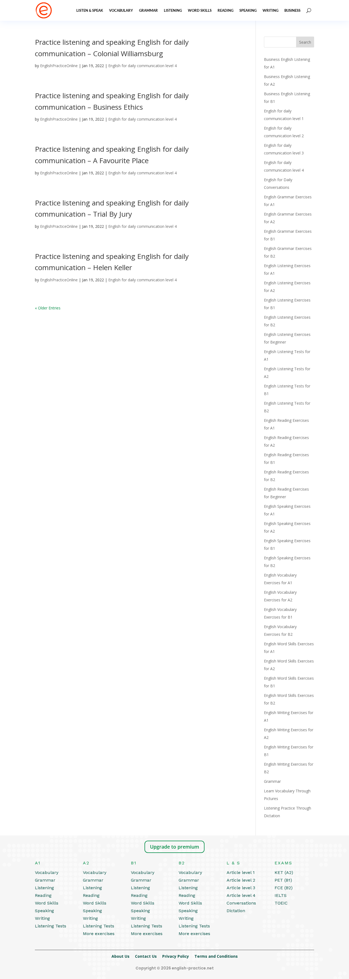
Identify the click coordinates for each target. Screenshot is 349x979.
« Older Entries (48, 308)
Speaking (248, 10)
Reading (225, 10)
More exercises (99, 933)
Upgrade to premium (174, 846)
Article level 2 (241, 880)
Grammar (148, 10)
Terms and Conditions (216, 956)
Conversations (241, 903)
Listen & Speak (89, 10)
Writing (270, 10)
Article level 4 (241, 895)
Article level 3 (241, 887)
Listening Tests (50, 926)
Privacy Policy (175, 956)
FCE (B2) (284, 887)
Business (292, 10)
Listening (173, 10)
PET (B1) (283, 880)
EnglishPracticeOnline (59, 65)
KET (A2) (284, 872)
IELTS (281, 895)
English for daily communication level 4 (142, 65)
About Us (121, 956)
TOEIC (281, 903)
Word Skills (200, 10)
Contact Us (146, 956)
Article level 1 (241, 872)
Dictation (236, 910)
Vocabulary (121, 10)
